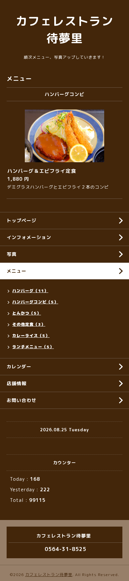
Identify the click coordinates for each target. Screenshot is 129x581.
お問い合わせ (21, 400)
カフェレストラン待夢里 (48, 574)
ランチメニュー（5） (33, 347)
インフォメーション (29, 237)
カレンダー (19, 366)
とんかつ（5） (26, 313)
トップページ (21, 220)
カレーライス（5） (31, 335)
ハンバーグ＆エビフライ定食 (41, 171)
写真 (12, 254)
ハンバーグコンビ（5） (35, 302)
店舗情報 (16, 383)
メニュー (16, 271)
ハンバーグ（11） (30, 290)
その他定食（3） (28, 324)
